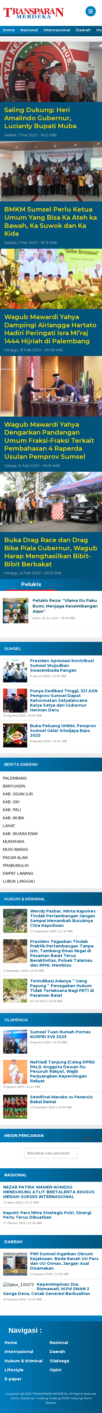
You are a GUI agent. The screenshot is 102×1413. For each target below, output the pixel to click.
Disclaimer (27, 1398)
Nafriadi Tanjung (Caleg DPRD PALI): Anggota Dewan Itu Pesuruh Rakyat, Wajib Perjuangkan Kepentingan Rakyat (62, 1071)
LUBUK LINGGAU (19, 881)
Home (9, 30)
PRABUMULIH (16, 865)
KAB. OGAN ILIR (18, 794)
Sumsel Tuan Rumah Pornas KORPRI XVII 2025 (60, 1034)
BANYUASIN (14, 786)
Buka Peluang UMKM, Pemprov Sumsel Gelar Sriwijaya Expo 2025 (63, 731)
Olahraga (59, 1360)
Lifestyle (14, 1369)
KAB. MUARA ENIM (20, 833)
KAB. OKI (11, 802)
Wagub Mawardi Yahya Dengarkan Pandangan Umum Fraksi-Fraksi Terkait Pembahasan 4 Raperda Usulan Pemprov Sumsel (49, 440)
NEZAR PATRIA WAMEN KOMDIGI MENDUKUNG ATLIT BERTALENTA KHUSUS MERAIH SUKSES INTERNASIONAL (49, 1192)
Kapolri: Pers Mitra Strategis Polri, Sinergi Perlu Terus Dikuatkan (47, 1215)
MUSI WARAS (15, 849)
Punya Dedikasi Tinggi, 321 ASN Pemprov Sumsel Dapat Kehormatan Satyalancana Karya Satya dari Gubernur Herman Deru (63, 700)
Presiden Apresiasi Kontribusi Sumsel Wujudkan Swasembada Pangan (62, 665)
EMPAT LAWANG (18, 873)
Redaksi (51, 1403)
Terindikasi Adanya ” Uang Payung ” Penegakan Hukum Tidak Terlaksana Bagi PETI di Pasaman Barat (62, 988)
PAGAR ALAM (15, 857)
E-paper (13, 1378)
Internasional (57, 30)
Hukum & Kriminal (23, 1360)
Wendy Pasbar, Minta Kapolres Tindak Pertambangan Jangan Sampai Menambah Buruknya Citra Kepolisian (62, 918)
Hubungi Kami (81, 1398)
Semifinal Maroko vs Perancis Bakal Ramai (61, 1099)
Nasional (29, 30)
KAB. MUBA (13, 818)
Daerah (83, 30)
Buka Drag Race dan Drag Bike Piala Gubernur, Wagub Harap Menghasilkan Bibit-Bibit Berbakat (50, 552)
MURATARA (13, 841)
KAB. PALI (12, 809)
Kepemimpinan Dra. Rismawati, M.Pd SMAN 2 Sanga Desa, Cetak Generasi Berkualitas (46, 1289)
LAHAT (9, 826)
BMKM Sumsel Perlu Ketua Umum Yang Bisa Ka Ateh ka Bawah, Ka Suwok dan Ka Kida (50, 221)
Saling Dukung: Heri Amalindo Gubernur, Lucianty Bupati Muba (40, 118)
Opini (55, 1369)
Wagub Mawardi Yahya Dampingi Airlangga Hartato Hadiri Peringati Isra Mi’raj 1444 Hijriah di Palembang (50, 329)
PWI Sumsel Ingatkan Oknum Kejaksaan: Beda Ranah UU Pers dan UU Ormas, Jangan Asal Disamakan (64, 1261)
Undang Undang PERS (53, 1398)
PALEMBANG (15, 778)
